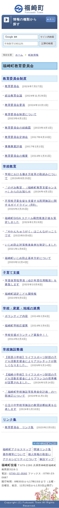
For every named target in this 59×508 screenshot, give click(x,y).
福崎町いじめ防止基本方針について (28, 258)
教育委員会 (12, 86)
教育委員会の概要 (16, 155)
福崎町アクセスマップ (17, 449)
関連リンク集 (42, 449)
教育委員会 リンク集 (19, 427)
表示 (51, 19)
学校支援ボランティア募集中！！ (26, 335)
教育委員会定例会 (16, 137)
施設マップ (46, 459)
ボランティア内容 (16, 316)
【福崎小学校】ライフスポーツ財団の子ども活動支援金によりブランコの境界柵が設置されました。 (31, 378)
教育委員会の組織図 (18, 127)
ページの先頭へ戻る (46, 443)
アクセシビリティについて (20, 459)
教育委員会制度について (21, 114)
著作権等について (14, 454)
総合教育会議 (13, 95)
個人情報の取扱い (39, 454)
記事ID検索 (47, 43)
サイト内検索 (47, 37)
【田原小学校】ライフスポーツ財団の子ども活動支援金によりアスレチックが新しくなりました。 (31, 361)
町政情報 (33, 55)
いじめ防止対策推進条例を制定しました (31, 244)
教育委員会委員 (15, 105)
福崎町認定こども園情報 (21, 293)
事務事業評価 (13, 146)
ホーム (19, 55)
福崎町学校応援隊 (16, 325)
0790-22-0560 (18, 473)
